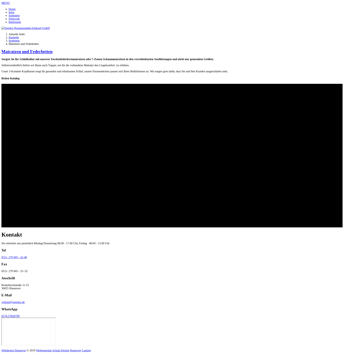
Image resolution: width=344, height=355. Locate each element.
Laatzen (86, 350)
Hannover (75, 350)
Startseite (14, 37)
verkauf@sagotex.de (13, 302)
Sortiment (14, 40)
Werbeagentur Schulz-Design (52, 350)
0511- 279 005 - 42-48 (14, 257)
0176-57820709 (10, 315)
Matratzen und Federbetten (26, 51)
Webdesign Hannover (13, 350)
